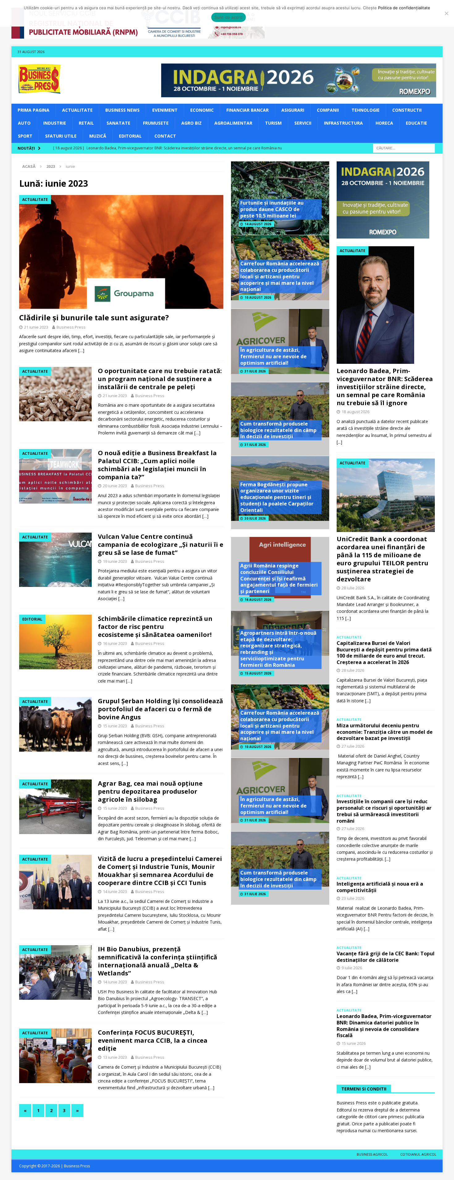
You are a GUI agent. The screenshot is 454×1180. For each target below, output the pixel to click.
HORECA (384, 123)
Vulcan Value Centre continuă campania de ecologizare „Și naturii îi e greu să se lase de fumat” (160, 544)
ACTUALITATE (77, 110)
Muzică (97, 136)
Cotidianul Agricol (418, 1154)
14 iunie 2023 (115, 891)
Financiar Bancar (247, 110)
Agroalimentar (233, 123)
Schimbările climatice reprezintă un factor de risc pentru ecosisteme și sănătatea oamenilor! (155, 626)
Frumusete (156, 123)
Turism (273, 123)
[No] (446, 13)
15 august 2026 (258, 673)
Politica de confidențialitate (404, 7)
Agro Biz (191, 123)
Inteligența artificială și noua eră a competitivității (380, 887)
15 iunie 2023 (115, 726)
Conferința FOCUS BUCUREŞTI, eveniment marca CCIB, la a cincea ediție (153, 1040)
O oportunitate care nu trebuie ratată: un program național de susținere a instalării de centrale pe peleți (160, 379)
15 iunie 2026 (354, 1043)
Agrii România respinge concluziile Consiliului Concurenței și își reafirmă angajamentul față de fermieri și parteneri (279, 578)
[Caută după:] (404, 148)
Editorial (130, 136)
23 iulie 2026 (353, 898)
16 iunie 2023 (115, 643)
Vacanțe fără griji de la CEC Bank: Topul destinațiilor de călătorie (386, 956)
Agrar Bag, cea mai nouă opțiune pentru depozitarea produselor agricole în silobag (150, 791)
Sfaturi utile (61, 136)
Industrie (54, 123)
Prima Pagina (33, 110)
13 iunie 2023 (115, 1057)
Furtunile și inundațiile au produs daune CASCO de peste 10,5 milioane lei (272, 209)
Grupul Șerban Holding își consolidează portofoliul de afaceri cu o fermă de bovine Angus (160, 709)
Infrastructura (343, 123)
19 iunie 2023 (115, 561)
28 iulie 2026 (353, 588)
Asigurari (292, 110)
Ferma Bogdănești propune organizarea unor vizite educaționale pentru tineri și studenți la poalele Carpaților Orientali (276, 497)
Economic (202, 110)
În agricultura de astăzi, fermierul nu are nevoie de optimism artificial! (273, 356)
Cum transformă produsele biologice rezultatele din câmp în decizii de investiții (278, 430)
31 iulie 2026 (255, 371)
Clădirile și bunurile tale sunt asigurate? (94, 317)
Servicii (302, 123)
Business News (122, 110)
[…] (81, 350)
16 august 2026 (258, 599)
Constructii (407, 110)
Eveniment (165, 110)
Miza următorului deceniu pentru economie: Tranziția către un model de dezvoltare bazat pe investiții (385, 732)
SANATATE (118, 123)
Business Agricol (372, 1154)
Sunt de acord (228, 17)
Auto (24, 123)
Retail (86, 123)
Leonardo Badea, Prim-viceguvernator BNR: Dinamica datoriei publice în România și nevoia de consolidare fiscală (384, 1026)
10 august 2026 (258, 297)
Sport (25, 136)
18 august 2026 (355, 411)
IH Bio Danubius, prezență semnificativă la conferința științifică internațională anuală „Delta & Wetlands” (157, 961)
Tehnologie (365, 110)
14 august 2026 (258, 224)
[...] (339, 442)
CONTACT (165, 136)
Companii (328, 110)
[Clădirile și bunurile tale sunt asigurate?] (121, 252)
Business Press (71, 327)
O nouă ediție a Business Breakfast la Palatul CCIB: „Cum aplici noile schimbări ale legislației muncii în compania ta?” (157, 465)
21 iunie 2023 (36, 327)
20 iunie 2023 (115, 485)
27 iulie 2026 (353, 746)
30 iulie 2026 (255, 518)
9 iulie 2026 (352, 967)
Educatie (416, 123)
